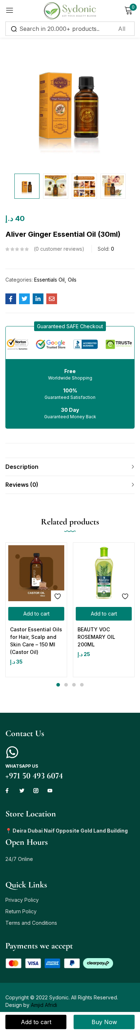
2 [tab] (66, 685)
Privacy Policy (22, 900)
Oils (72, 280)
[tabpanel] (36, 609)
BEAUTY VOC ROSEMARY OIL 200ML (96, 636)
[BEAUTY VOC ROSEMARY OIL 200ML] (104, 573)
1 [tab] (58, 685)
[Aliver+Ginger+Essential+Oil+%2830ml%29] (24, 298)
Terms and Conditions (31, 923)
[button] (70, 326)
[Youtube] (49, 790)
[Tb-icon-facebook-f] (7, 790)
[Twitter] (21, 790)
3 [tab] (74, 685)
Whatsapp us (21, 766)
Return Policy (21, 911)
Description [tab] (21, 466)
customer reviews (59, 249)
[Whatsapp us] (12, 752)
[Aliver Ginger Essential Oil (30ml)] (10, 298)
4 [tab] (82, 685)
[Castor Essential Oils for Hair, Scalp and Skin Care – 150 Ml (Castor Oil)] (36, 573)
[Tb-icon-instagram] (35, 790)
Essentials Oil (49, 280)
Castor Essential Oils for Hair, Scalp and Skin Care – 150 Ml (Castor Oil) (36, 640)
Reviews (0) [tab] (21, 484)
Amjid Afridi (44, 1005)
